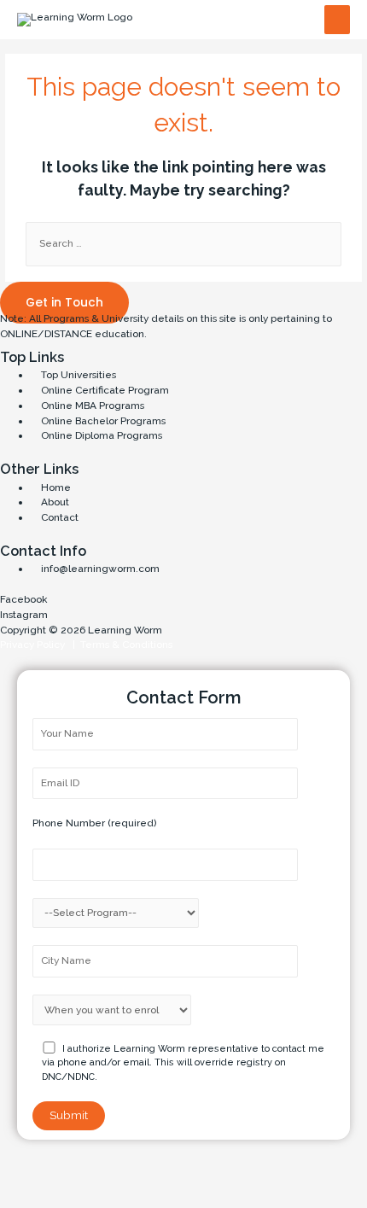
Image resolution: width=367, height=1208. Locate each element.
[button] (64, 303)
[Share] (79, 1169)
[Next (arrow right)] (79, 1195)
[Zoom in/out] (187, 1169)
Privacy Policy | (37, 645)
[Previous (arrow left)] (25, 1195)
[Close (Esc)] (25, 1169)
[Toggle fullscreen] (133, 1169)
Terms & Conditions (123, 645)
